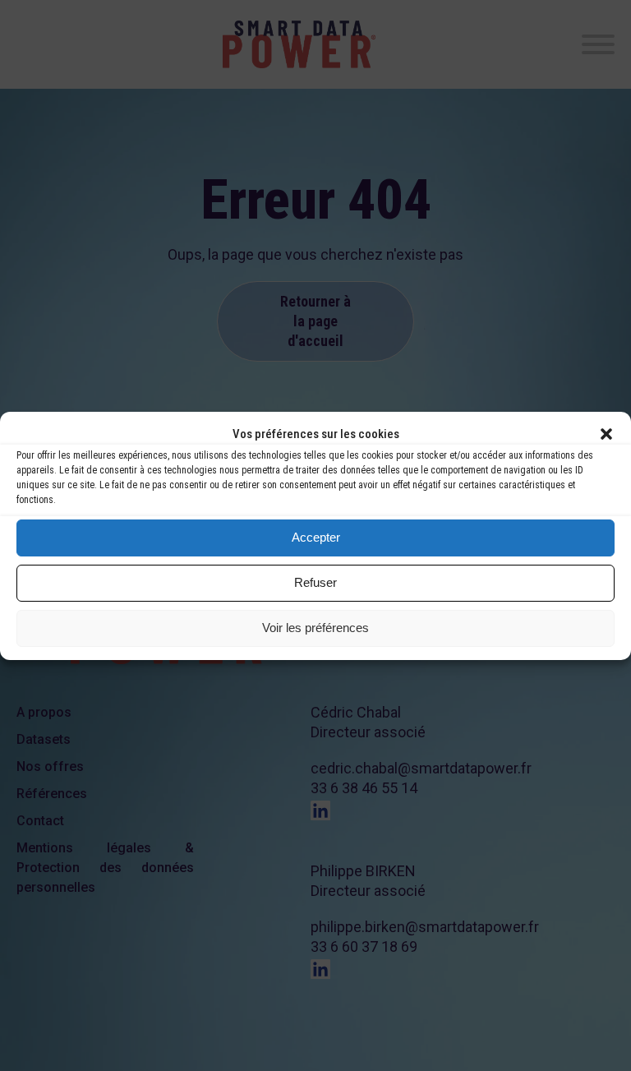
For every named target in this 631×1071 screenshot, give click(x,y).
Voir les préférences (315, 628)
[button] (606, 434)
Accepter (316, 537)
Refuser (315, 582)
